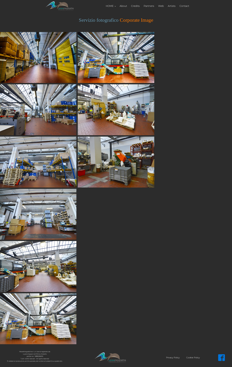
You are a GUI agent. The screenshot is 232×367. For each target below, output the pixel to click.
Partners (149, 6)
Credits (135, 6)
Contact (184, 6)
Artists (171, 6)
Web (161, 6)
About (123, 6)
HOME (110, 6)
